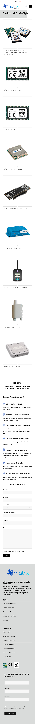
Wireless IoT (9, 13)
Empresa (7, 697)
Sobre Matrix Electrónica (9, 603)
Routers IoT (6, 586)
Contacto (5, 620)
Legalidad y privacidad (9, 607)
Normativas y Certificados (10, 616)
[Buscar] (25, 6)
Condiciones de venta (9, 612)
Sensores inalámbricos (9, 648)
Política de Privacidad (19, 551)
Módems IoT (15, 586)
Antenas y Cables (23, 593)
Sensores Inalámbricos (10, 593)
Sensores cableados (8, 644)
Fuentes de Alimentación (9, 653)
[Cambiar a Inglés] (20, 1)
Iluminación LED (7, 595)
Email (6, 680)
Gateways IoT (25, 586)
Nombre (7, 688)
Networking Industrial (10, 589)
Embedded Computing (9, 640)
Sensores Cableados (19, 591)
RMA (16, 1)
